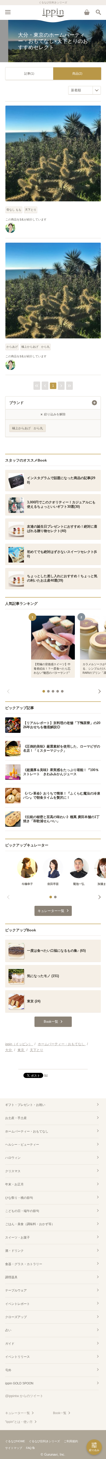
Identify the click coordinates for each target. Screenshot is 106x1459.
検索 (98, 12)
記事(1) (29, 73)
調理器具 (11, 1277)
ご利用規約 (71, 1441)
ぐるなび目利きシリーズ (44, 1441)
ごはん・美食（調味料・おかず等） (30, 1224)
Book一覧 (59, 1413)
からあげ (12, 346)
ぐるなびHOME (15, 1441)
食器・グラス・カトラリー (23, 1264)
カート (87, 12)
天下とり (30, 209)
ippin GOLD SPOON (19, 1383)
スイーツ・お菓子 (17, 1237)
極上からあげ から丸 (35, 346)
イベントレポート (17, 1304)
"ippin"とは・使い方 (19, 1422)
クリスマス (13, 1171)
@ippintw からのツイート (24, 1396)
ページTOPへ (53, 1063)
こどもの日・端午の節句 (22, 1211)
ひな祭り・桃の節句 (19, 1198)
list (46, 1075)
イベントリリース (17, 1357)
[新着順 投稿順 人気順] (84, 90)
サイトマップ (13, 1447)
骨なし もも (13, 209)
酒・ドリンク (14, 1250)
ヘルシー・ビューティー (22, 1144)
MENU (8, 12)
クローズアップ (16, 1317)
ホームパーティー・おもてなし (26, 1131)
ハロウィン (13, 1158)
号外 (8, 1370)
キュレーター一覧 (17, 1413)
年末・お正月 (14, 1184)
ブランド (16, 403)
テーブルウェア (16, 1290)
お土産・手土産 (16, 1118)
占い (8, 1330)
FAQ (29, 1447)
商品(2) (77, 73)
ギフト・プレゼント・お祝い (25, 1105)
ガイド (9, 1343)
